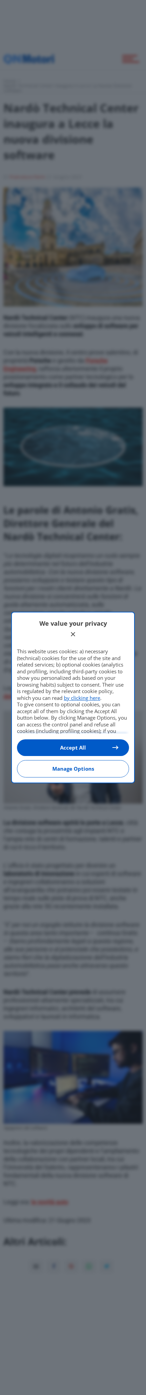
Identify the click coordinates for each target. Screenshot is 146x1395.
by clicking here (82, 697)
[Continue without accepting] (73, 634)
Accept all (73, 747)
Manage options (73, 768)
